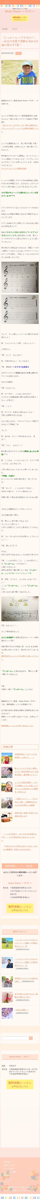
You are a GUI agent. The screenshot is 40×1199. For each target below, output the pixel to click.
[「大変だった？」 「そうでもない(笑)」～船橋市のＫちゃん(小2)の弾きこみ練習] (6, 807)
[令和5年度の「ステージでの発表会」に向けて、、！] (6, 762)
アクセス (7, 1179)
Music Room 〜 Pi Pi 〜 (20, 10)
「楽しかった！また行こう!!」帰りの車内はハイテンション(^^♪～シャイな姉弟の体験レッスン (19, 128)
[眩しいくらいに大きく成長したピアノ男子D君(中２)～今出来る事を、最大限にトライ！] (6, 776)
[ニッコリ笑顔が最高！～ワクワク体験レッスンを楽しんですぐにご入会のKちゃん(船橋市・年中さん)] (6, 791)
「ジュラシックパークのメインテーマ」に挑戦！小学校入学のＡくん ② (26, 943)
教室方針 (7, 1162)
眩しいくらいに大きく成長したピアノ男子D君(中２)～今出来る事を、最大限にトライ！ (26, 771)
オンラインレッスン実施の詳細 (13, 168)
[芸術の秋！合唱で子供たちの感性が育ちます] (6, 821)
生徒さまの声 (9, 1165)
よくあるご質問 (10, 1172)
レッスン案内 (9, 1169)
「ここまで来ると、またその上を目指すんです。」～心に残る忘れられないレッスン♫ (19, 837)
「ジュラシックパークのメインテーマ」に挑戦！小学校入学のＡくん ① (26, 962)
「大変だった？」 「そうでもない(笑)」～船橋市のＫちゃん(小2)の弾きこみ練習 (26, 802)
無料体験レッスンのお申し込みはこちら (17, 726)
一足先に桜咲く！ (22, 1010)
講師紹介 (7, 1175)
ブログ (18, 53)
